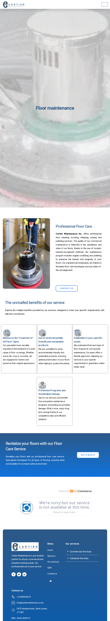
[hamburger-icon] (104, 4)
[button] (82, 551)
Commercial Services (80, 551)
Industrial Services (79, 558)
